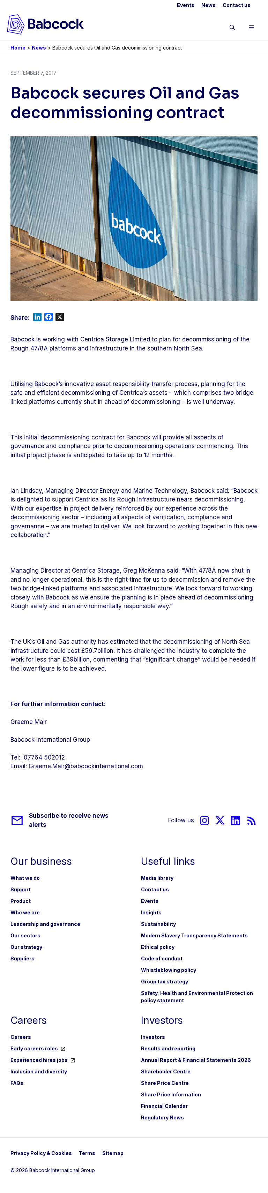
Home (17, 48)
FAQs (16, 1083)
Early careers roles (34, 1048)
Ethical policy (157, 947)
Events (185, 5)
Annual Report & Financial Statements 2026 (196, 1060)
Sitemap (113, 1153)
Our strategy (26, 947)
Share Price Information (171, 1094)
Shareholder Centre (166, 1071)
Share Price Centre (165, 1083)
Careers (20, 1037)
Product (20, 901)
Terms (87, 1153)
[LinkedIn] (235, 820)
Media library (157, 878)
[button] (232, 28)
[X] (220, 820)
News (208, 5)
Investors (153, 1037)
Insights (151, 912)
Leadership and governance (45, 924)
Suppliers (22, 958)
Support (20, 889)
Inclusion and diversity (38, 1071)
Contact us (237, 5)
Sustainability (158, 924)
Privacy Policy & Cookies (41, 1153)
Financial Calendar (164, 1106)
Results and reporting (168, 1048)
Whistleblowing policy (168, 970)
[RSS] (252, 820)
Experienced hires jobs (39, 1060)
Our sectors (25, 935)
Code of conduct (162, 958)
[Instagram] (204, 820)
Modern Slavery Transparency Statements (194, 935)
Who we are (25, 912)
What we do (25, 878)
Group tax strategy (164, 981)
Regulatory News (162, 1117)
